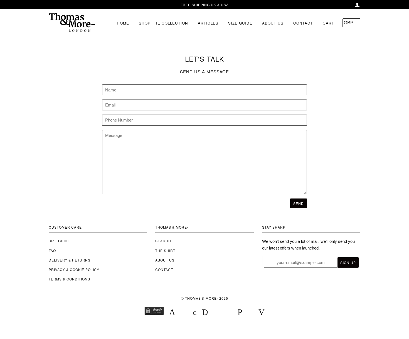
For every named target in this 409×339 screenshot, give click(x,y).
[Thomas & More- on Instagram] (210, 326)
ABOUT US (273, 23)
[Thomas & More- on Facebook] (199, 326)
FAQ (52, 250)
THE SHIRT (165, 250)
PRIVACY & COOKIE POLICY (74, 269)
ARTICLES (208, 23)
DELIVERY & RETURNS (69, 260)
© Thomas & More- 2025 (204, 298)
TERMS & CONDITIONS (69, 279)
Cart (328, 23)
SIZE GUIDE (240, 23)
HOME (123, 23)
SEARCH (163, 240)
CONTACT (303, 23)
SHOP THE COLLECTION (163, 23)
